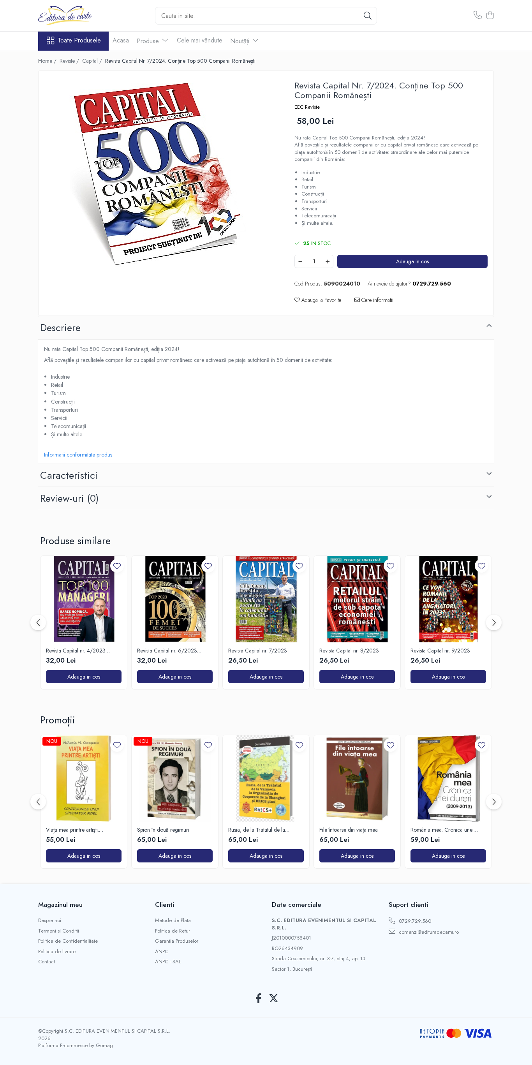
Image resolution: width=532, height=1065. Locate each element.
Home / (48, 61)
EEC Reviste (307, 107)
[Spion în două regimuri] (175, 778)
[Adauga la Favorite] (117, 566)
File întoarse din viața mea (348, 829)
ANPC (161, 951)
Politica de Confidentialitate (68, 941)
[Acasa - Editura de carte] (77, 15)
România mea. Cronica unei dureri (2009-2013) (442, 829)
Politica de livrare (57, 951)
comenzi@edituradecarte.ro (428, 932)
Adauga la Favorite (320, 300)
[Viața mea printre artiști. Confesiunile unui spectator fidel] (84, 778)
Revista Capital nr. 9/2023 (440, 650)
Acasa (121, 40)
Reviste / (70, 61)
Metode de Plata (173, 920)
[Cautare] (367, 16)
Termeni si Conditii (58, 931)
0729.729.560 (414, 921)
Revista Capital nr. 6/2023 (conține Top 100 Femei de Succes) (168, 650)
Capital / (93, 61)
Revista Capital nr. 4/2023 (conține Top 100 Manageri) (77, 650)
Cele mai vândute (199, 40)
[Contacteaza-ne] (478, 15)
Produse (149, 41)
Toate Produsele (79, 40)
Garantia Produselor (176, 941)
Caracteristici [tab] (69, 475)
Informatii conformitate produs (78, 454)
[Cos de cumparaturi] (490, 15)
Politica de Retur (172, 931)
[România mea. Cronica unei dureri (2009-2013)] (448, 778)
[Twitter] (273, 999)
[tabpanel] (159, 174)
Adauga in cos (412, 261)
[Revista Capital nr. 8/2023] (357, 599)
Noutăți (240, 41)
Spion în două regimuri (163, 829)
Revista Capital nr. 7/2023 (257, 650)
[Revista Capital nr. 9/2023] (448, 599)
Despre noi (49, 920)
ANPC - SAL (168, 961)
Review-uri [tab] (69, 498)
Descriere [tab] (60, 327)
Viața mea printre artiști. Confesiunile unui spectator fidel (82, 829)
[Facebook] (258, 999)
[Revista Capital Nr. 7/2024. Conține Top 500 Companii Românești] (159, 174)
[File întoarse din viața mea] (357, 778)
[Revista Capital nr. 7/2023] (266, 599)
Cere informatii (376, 300)
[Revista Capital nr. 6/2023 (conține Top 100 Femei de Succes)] (175, 599)
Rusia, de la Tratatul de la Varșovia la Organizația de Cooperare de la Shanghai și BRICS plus (261, 829)
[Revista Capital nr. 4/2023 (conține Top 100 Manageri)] (84, 599)
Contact (46, 961)
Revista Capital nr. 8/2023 (349, 650)
